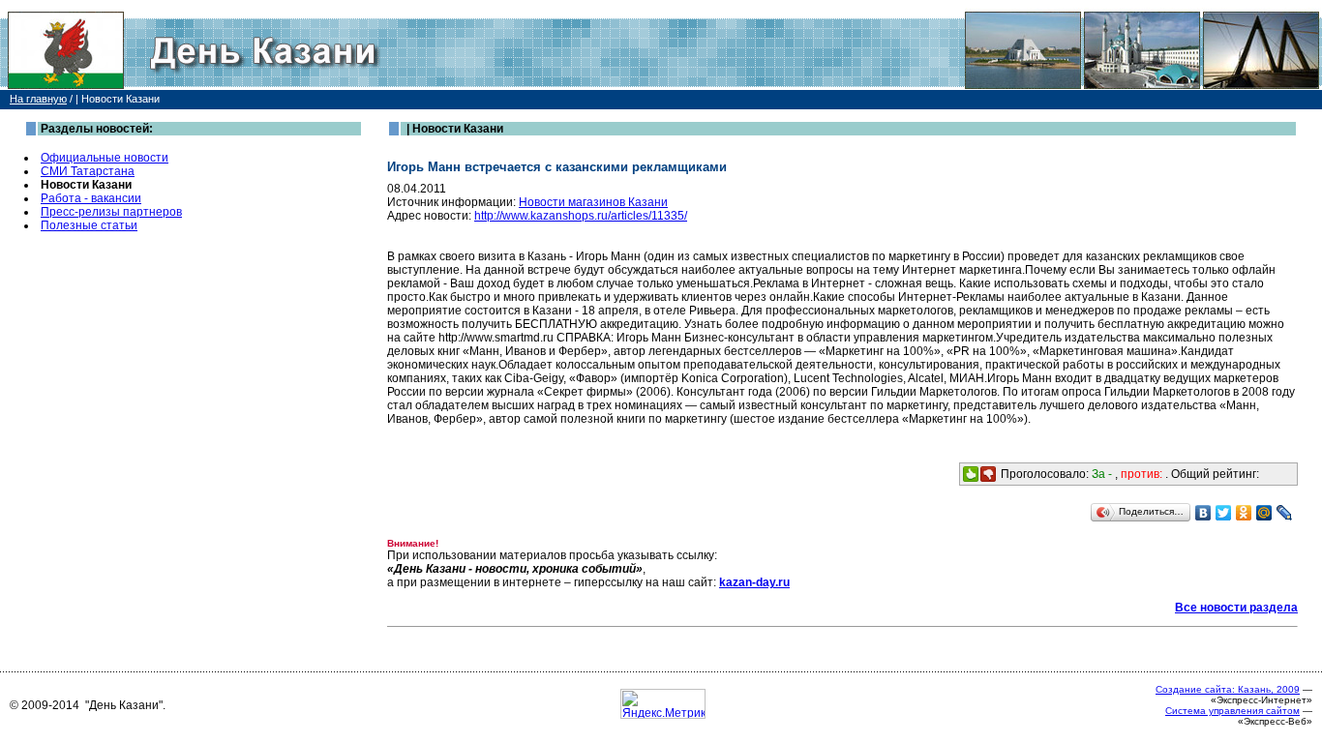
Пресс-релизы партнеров (111, 212)
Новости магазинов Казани (593, 202)
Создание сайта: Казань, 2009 (1228, 689)
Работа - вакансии (91, 198)
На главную (38, 98)
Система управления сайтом (1232, 710)
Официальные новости (104, 157)
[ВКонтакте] (1203, 512)
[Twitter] (1224, 512)
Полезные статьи (89, 225)
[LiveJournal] (1285, 512)
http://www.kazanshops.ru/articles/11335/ (580, 216)
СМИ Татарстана (88, 171)
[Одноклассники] (1244, 512)
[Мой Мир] (1264, 512)
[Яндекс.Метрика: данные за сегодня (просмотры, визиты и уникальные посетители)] (663, 704)
